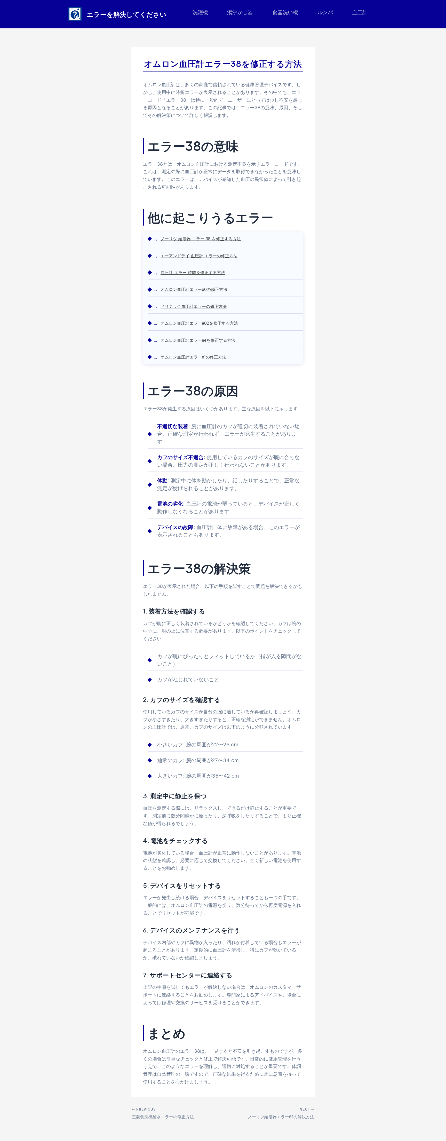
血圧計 (360, 12)
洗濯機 (200, 12)
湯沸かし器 (240, 12)
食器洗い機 (285, 12)
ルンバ (325, 12)
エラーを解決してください (126, 14)
